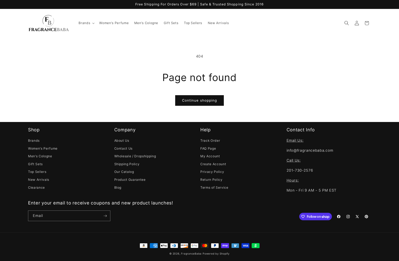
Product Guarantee (130, 179)
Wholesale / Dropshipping (135, 156)
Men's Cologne (40, 156)
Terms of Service (214, 187)
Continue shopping (199, 100)
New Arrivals (38, 179)
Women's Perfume (43, 148)
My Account (210, 156)
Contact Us (123, 148)
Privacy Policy (212, 172)
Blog (118, 187)
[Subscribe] (105, 216)
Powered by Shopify (216, 253)
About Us (121, 140)
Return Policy (211, 179)
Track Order (210, 140)
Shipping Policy (127, 164)
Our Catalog (124, 172)
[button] (86, 23)
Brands (34, 140)
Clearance (36, 187)
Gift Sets (35, 164)
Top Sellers (37, 172)
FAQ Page (208, 148)
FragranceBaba (191, 253)
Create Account (213, 164)
